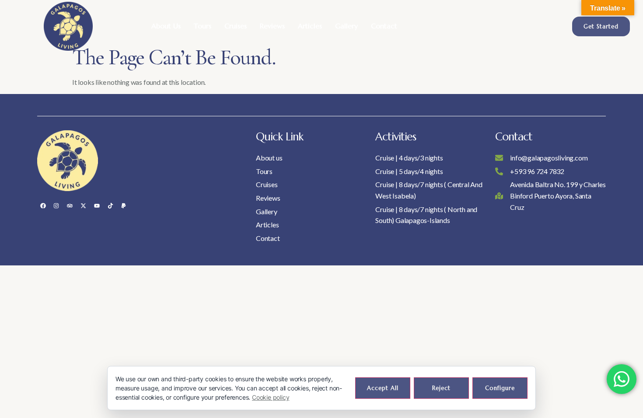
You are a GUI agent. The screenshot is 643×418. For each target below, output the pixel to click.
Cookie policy (270, 397)
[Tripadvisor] (70, 205)
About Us (166, 25)
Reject (441, 388)
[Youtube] (96, 205)
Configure (500, 388)
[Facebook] (43, 205)
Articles (310, 25)
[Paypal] (123, 205)
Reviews (272, 25)
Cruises (235, 25)
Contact (384, 25)
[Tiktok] (110, 205)
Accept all (382, 388)
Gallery (346, 25)
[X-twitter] (83, 205)
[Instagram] (56, 205)
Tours (202, 25)
